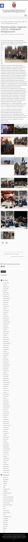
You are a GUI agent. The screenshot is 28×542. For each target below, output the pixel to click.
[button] (2, 6)
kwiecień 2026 (6, 286)
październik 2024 (6, 322)
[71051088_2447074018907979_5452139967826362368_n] (21, 166)
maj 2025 (5, 308)
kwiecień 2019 (6, 437)
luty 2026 (5, 290)
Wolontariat (5, 524)
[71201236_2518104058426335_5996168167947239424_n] (7, 182)
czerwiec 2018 (6, 454)
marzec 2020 (5, 415)
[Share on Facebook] (2, 242)
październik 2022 (6, 365)
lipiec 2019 (5, 431)
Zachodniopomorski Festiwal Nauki (10, 254)
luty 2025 (5, 314)
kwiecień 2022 (6, 374)
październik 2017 (6, 470)
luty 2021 (5, 398)
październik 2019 (6, 425)
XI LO (4, 530)
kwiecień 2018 (6, 458)
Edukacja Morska (6, 489)
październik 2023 (6, 343)
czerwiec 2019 (6, 433)
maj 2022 (5, 372)
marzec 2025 (5, 312)
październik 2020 (6, 406)
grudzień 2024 (6, 318)
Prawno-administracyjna (8, 501)
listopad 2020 (6, 404)
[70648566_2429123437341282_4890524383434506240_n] (21, 129)
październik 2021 (6, 382)
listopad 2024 (6, 320)
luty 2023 (5, 357)
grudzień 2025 (6, 294)
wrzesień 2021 (6, 384)
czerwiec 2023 (6, 349)
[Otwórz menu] (25, 15)
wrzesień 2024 (6, 324)
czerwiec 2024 (6, 327)
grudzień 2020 (6, 402)
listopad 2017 (6, 468)
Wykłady (5, 528)
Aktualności (10, 21)
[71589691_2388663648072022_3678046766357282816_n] (21, 199)
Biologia (5, 483)
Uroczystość (5, 520)
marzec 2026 (5, 288)
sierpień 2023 (5, 347)
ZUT (4, 532)
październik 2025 (6, 298)
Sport (4, 508)
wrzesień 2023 (6, 345)
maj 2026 (5, 284)
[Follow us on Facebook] (4, 266)
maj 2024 (5, 329)
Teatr (4, 514)
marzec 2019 (5, 439)
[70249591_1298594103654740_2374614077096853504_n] (7, 129)
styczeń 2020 (5, 419)
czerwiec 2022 (6, 370)
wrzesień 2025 (6, 300)
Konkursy (5, 495)
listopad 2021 (6, 380)
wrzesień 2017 (6, 472)
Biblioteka (5, 481)
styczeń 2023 (5, 359)
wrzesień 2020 (6, 408)
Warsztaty (5, 522)
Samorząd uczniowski (7, 504)
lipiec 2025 (5, 304)
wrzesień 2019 (6, 427)
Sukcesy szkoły (17, 34)
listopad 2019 (6, 423)
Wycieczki (5, 526)
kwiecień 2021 (6, 394)
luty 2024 (5, 335)
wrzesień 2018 (6, 450)
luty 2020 (5, 417)
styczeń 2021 (5, 400)
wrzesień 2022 (6, 367)
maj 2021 (5, 392)
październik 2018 (6, 449)
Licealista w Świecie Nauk (8, 497)
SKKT (4, 506)
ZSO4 (23, 34)
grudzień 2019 (6, 421)
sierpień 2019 (5, 429)
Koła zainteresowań (7, 493)
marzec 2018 (5, 460)
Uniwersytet (5, 518)
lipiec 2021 (5, 388)
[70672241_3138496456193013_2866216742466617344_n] (21, 141)
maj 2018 (5, 456)
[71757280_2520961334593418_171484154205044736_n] (21, 220)
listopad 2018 (6, 447)
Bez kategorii (6, 479)
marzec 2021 (5, 396)
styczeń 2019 (5, 443)
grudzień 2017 (6, 466)
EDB (4, 487)
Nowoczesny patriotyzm (8, 499)
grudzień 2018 (6, 445)
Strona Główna (4, 21)
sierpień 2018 (5, 452)
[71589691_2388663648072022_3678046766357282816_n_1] (7, 220)
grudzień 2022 (6, 361)
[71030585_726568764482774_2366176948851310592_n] (7, 161)
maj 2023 (5, 351)
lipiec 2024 (5, 326)
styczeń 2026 (5, 292)
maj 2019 (5, 435)
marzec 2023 (5, 355)
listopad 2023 (6, 341)
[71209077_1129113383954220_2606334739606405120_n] (21, 182)
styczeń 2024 (5, 337)
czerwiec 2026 (6, 283)
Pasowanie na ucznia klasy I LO (18, 256)
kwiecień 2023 (6, 353)
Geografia (5, 491)
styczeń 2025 (5, 316)
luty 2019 (5, 441)
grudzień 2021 (6, 378)
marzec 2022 (5, 376)
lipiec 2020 (5, 409)
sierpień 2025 (5, 302)
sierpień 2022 (5, 368)
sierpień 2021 (5, 386)
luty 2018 (5, 462)
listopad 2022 (6, 363)
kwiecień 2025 (6, 310)
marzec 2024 (5, 333)
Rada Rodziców (6, 502)
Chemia (4, 485)
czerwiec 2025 (6, 306)
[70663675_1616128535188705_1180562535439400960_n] (7, 145)
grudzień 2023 (6, 339)
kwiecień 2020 (6, 413)
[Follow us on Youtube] (2, 266)
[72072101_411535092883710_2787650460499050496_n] (7, 235)
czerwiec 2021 (6, 390)
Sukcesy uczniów (6, 512)
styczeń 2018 (5, 464)
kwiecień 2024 (6, 331)
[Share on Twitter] (6, 242)
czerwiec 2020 (6, 411)
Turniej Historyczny (7, 516)
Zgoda (14, 539)
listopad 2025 (6, 296)
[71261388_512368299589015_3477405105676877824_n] (7, 199)
